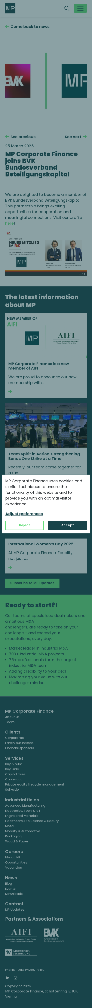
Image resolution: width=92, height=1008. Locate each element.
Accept (67, 525)
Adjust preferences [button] (24, 513)
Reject (24, 525)
